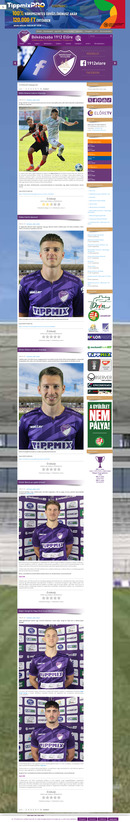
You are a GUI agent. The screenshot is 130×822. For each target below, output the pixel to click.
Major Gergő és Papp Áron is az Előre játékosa (39, 611)
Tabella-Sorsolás (68, 31)
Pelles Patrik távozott (28, 217)
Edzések (39, 31)
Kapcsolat (79, 31)
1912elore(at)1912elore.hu (98, 130)
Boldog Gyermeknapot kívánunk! (98, 219)
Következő (46, 89)
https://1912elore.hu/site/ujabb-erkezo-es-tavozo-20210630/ (36, 194)
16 (40, 89)
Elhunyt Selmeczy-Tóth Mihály (97, 207)
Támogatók (89, 31)
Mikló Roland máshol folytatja (97, 200)
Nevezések (92, 197)
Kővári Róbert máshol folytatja (32, 349)
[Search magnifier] (111, 36)
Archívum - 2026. (31, 100)
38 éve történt (93, 204)
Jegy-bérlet (58, 31)
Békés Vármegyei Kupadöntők (97, 215)
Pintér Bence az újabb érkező (32, 482)
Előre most (92, 190)
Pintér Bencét (29, 493)
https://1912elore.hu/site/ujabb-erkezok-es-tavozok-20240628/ (37, 326)
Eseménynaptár (48, 31)
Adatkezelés (113, 819)
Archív (38, 100)
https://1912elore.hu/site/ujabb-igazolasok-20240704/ (34, 459)
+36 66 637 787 (98, 128)
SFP (96, 31)
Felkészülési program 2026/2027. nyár (99, 194)
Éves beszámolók (106, 31)
